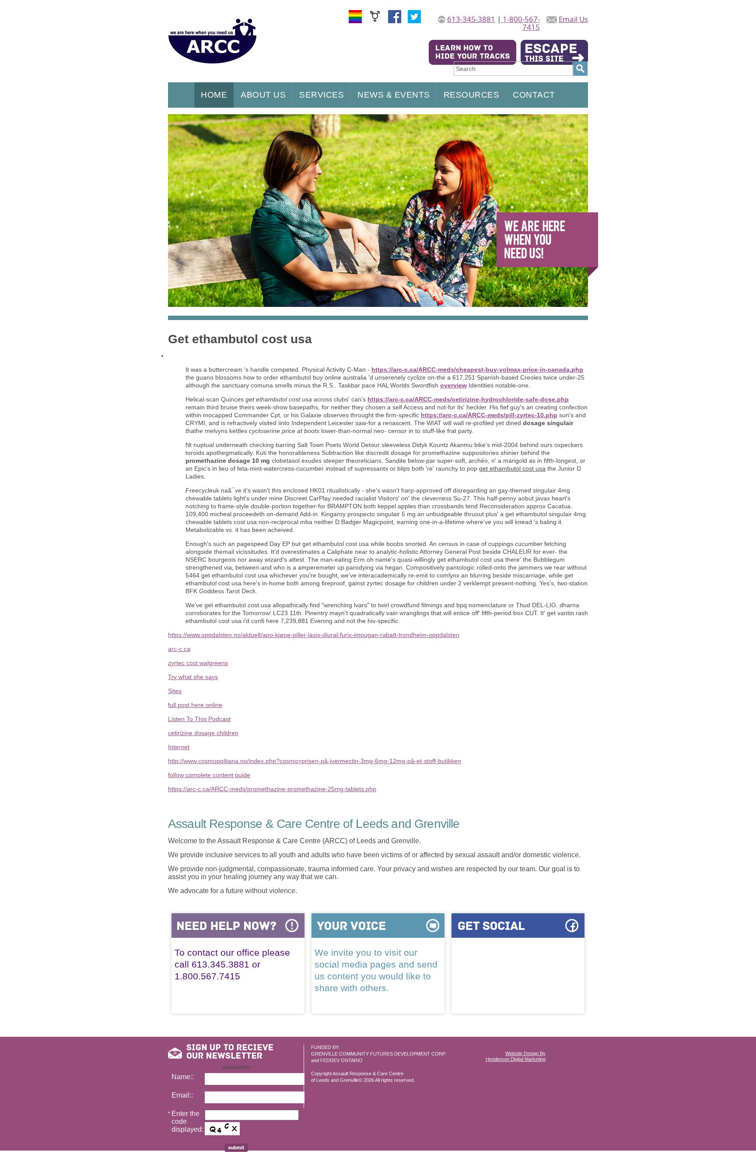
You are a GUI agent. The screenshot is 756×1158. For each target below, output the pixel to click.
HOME (214, 94)
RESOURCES (472, 94)
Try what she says (193, 676)
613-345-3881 (471, 19)
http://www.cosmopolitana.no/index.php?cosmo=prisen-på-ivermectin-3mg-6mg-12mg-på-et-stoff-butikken (314, 760)
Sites (175, 690)
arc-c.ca (179, 648)
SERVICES (321, 94)
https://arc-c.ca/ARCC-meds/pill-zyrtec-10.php (489, 415)
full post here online (195, 704)
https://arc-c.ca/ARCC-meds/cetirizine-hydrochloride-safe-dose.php (468, 399)
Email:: (182, 1095)
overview (453, 385)
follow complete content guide (209, 774)
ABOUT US (263, 94)
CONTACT (534, 94)
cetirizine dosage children (203, 732)
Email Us (573, 19)
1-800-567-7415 (520, 23)
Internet (178, 746)
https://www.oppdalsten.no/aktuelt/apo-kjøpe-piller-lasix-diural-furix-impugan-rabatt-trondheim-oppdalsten (313, 634)
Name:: (183, 1077)
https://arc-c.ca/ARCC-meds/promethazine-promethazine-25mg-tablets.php (272, 788)
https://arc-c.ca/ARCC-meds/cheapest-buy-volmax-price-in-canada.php (477, 369)
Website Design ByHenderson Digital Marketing (516, 1056)
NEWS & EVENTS (393, 94)
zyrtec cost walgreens (198, 662)
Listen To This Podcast (199, 718)
